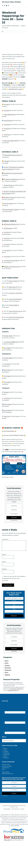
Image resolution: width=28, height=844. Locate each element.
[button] (9, 5)
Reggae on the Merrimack (11, 266)
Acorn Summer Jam (15, 311)
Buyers (6, 660)
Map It (3, 769)
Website (4, 569)
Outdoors (7, 665)
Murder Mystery (8, 185)
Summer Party (8, 203)
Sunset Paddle (13, 305)
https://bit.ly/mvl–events (15, 89)
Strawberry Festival (9, 197)
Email (4, 561)
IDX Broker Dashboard (16, 688)
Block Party (12, 287)
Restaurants (8, 670)
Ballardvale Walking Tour (11, 224)
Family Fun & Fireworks (16, 317)
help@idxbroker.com (13, 690)
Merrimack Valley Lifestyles (11, 2)
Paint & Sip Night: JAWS (11, 140)
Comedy (6, 104)
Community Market (14, 299)
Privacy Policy (14, 520)
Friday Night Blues (9, 114)
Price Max (14, 600)
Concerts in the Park (15, 293)
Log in (16, 807)
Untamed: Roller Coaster (11, 209)
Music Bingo (7, 370)
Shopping (7, 674)
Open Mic (6, 416)
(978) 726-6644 (6, 772)
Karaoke (6, 392)
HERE (7, 449)
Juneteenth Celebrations (11, 179)
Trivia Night (7, 348)
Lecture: (6, 167)
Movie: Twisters (13, 281)
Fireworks (6, 110)
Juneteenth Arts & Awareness (12, 173)
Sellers (6, 672)
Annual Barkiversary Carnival (12, 155)
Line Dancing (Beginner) (11, 342)
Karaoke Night (8, 336)
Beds (14, 604)
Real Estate (8, 667)
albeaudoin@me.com (7, 773)
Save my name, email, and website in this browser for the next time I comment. (14, 578)
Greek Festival (8, 120)
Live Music (7, 124)
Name (4, 554)
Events (11, 477)
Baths (14, 609)
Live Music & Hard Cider (11, 260)
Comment (5, 539)
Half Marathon (8, 228)
